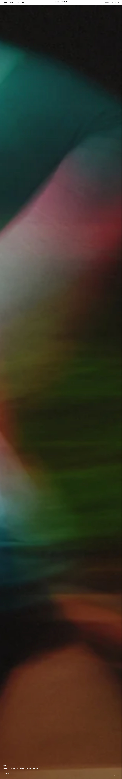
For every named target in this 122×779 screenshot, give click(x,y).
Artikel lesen (9, 773)
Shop (18, 2)
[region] (61, 389)
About (23, 2)
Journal (5, 2)
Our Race (12, 2)
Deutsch (107, 2)
